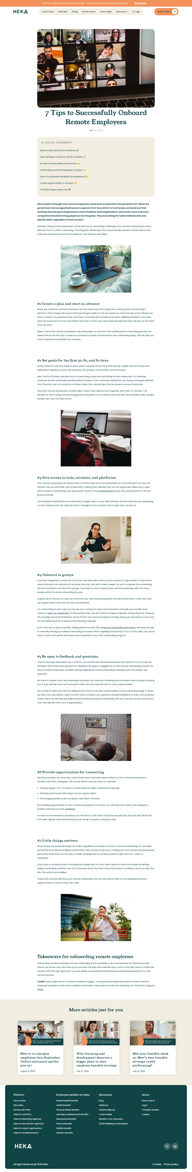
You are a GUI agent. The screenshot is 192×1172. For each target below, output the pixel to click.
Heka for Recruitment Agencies (28, 1123)
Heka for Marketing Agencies (27, 1119)
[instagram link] (167, 1146)
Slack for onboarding (58, 613)
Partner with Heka (21, 1110)
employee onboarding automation (118, 627)
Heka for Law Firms (22, 1114)
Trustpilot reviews (150, 1110)
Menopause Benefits (66, 1119)
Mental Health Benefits (67, 1100)
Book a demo (148, 1100)
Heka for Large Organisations (27, 1128)
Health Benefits (63, 1105)
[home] (20, 12)
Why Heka (18, 1105)
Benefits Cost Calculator (111, 1119)
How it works (19, 1100)
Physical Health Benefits (67, 1110)
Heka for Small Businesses (26, 1133)
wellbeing (70, 809)
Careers (146, 1114)
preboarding (105, 490)
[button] (122, 11)
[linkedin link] (175, 1146)
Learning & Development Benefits (72, 1114)
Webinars (103, 1105)
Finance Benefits (64, 1123)
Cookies (156, 1164)
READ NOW (140, 3)
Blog (101, 1100)
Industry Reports (107, 1110)
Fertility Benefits (63, 1128)
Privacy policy (171, 1164)
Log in (144, 1105)
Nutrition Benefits (64, 1133)
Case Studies (105, 1114)
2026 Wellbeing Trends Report (113, 1123)
